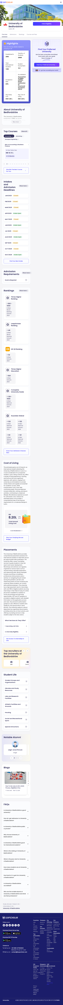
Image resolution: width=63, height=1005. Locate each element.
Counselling (50, 951)
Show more (23, 186)
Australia (35, 927)
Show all (24, 131)
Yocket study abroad (43, 930)
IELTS (48, 950)
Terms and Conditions (36, 990)
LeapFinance (56, 924)
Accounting (9, 136)
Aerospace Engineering (11, 139)
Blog (48, 937)
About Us (42, 922)
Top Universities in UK (36, 943)
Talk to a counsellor (49, 931)
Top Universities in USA (36, 939)
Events (48, 945)
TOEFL (55, 936)
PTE (54, 939)
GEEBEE (42, 933)
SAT (54, 938)
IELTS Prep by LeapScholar (56, 927)
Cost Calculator (49, 934)
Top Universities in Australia (36, 953)
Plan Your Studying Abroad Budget (14, 538)
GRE (54, 941)
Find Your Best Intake (16, 261)
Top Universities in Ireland (36, 957)
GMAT (54, 942)
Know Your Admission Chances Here (16, 452)
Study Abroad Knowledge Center (49, 942)
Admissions (13, 34)
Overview (4, 34)
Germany (35, 931)
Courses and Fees (32, 34)
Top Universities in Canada (36, 948)
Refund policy (35, 993)
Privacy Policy (35, 986)
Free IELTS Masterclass (50, 928)
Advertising (19, 136)
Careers (42, 924)
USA (34, 922)
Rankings (21, 34)
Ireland (35, 929)
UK (34, 924)
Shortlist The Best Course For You (14, 170)
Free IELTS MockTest (49, 924)
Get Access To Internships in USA (15, 639)
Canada (35, 926)
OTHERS (57, 1000)
